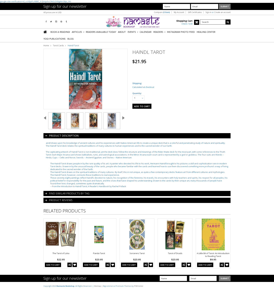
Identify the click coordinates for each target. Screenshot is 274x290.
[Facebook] (46, 22)
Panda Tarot (99, 253)
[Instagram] (56, 22)
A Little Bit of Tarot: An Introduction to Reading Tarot (213, 255)
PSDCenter (138, 286)
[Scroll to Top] (269, 286)
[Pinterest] (61, 22)
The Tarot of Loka (60, 253)
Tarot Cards (58, 45)
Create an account (222, 12)
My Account (179, 12)
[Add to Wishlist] (74, 265)
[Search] (228, 22)
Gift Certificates (195, 12)
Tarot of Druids (175, 253)
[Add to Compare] (69, 265)
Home (46, 45)
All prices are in (52, 12)
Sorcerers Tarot (137, 253)
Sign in (208, 12)
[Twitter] (51, 22)
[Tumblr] (66, 22)
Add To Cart (53, 264)
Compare (162, 12)
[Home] (45, 32)
